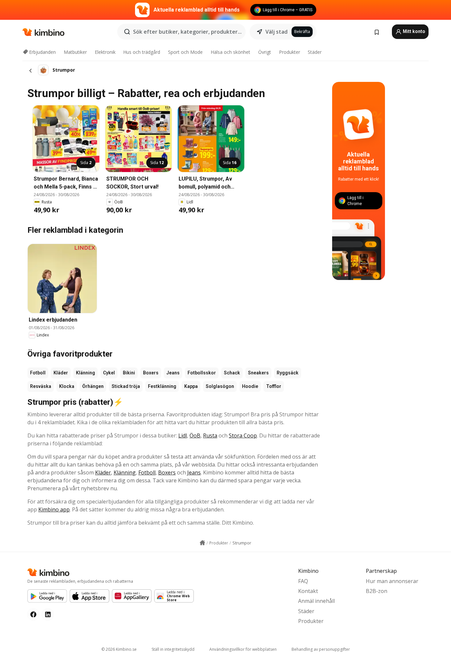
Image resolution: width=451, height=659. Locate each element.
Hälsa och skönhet (230, 52)
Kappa (191, 386)
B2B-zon (376, 591)
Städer (315, 52)
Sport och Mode (185, 52)
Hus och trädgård (141, 52)
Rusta (210, 435)
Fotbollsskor (202, 372)
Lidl (182, 435)
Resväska (40, 386)
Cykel (109, 372)
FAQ (303, 581)
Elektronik (105, 52)
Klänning (85, 372)
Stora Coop (243, 435)
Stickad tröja (126, 386)
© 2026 (119, 649)
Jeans (173, 372)
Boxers (150, 372)
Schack (232, 372)
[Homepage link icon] (202, 542)
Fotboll (38, 372)
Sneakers (258, 372)
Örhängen (93, 386)
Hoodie (250, 386)
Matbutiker (75, 52)
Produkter (289, 52)
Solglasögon (220, 386)
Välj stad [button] (276, 31)
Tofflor (273, 386)
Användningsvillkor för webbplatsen (243, 649)
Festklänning (162, 386)
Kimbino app (54, 509)
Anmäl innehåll (316, 601)
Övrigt (264, 52)
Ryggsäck (287, 372)
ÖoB (195, 435)
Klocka (66, 386)
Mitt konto (413, 31)
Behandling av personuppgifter (321, 649)
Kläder (60, 372)
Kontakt (308, 591)
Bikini (129, 372)
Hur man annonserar (392, 581)
